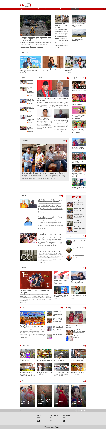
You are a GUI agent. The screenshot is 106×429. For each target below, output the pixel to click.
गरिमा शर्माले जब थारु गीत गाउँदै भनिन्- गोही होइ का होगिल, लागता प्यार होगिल (78, 117)
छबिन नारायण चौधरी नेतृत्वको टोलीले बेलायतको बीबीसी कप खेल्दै (57, 314)
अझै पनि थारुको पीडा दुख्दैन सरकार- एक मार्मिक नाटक (44, 373)
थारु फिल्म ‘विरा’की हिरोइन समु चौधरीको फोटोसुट (77, 402)
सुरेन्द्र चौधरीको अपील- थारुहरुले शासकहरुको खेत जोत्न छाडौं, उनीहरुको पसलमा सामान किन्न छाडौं (27, 374)
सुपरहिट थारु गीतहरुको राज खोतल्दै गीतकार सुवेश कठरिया (27, 359)
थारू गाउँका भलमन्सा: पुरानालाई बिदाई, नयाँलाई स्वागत (30, 128)
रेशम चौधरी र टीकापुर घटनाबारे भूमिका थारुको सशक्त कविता (77, 359)
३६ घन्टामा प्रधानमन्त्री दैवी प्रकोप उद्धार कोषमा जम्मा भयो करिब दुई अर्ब (35, 39)
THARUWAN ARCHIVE (26, 410)
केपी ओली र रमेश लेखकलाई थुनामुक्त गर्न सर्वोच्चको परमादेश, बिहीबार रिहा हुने (53, 100)
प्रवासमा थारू (39, 419)
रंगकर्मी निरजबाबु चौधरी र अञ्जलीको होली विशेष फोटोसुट (44, 402)
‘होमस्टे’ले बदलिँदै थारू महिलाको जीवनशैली (74, 327)
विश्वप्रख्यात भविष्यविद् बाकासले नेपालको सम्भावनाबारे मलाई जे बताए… (43, 173)
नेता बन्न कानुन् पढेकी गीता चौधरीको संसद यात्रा (74, 70)
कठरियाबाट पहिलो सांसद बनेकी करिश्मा (53, 69)
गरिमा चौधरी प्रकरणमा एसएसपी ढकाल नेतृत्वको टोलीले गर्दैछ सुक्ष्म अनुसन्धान (50, 218)
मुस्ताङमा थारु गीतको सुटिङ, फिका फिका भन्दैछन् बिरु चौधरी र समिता (79, 148)
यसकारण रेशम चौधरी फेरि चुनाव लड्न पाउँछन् (30, 101)
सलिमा (56, 9)
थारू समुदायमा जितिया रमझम (30, 81)
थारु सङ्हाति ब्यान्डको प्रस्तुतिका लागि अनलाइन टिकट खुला (34, 291)
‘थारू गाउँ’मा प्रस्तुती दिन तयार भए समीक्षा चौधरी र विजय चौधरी (61, 296)
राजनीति (29, 9)
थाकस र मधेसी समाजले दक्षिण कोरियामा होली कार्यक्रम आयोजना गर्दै (57, 320)
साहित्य (60, 9)
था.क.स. (52, 9)
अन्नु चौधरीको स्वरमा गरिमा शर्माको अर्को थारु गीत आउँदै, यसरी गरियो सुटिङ (78, 131)
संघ (50, 419)
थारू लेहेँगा (64, 419)
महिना (78, 200)
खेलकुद (41, 9)
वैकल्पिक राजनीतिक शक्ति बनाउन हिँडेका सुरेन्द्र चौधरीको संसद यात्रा (28, 70)
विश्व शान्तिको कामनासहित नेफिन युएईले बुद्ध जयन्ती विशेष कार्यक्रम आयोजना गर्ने (31, 327)
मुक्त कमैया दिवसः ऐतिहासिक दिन (79, 248)
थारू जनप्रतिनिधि (36, 9)
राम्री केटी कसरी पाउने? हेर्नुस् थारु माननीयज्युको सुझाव (78, 373)
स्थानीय (51, 420)
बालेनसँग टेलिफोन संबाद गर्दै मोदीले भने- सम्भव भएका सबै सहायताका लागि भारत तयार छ (50, 201)
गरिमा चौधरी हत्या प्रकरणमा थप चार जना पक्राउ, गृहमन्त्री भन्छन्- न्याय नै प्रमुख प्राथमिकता (79, 229)
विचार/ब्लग (47, 9)
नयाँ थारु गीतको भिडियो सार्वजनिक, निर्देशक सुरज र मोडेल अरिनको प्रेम (79, 175)
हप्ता (74, 200)
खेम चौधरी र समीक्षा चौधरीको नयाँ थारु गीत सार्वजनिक (79, 188)
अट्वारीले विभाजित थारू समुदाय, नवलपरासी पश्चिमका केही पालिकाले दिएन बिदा (79, 331)
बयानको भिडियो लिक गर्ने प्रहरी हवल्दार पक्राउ (49, 251)
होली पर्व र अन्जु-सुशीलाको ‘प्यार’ (25, 403)
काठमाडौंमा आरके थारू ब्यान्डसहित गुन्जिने (61, 281)
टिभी (64, 9)
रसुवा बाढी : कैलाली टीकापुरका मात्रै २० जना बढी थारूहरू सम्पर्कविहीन (78, 25)
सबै (66, 78)
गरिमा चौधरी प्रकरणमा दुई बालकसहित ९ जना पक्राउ (49, 235)
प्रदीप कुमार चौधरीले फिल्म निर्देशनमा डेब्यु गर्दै (78, 296)
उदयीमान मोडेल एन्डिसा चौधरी (61, 403)
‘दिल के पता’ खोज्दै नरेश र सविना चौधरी (79, 91)
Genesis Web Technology (55, 427)
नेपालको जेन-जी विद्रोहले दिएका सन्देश (79, 241)
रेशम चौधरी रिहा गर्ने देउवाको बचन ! (30, 109)
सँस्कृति (38, 422)
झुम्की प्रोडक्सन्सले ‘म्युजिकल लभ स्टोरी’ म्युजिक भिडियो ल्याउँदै (77, 281)
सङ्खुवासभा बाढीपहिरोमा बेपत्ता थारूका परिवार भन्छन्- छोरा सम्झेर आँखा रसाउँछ (30, 91)
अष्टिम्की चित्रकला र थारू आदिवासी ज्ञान (78, 336)
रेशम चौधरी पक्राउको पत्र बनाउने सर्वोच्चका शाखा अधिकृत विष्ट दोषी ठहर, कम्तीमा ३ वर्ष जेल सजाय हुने (61, 120)
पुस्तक (64, 422)
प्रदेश (51, 418)
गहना (64, 418)
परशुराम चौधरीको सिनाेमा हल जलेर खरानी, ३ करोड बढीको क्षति (61, 359)
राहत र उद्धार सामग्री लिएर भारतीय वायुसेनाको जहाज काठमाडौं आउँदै (77, 39)
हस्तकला (64, 420)
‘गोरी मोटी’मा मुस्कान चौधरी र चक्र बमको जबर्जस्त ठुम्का (78, 104)
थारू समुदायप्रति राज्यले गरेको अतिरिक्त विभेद (78, 256)
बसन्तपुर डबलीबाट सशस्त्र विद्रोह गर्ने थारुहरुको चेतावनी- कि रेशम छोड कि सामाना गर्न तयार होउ (61, 374)
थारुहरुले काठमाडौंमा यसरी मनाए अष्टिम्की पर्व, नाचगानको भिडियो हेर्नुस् (44, 359)
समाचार (24, 9)
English (68, 9)
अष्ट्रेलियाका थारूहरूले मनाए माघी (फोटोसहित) (58, 335)
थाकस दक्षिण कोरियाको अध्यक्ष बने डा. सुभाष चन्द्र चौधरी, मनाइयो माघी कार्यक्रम (58, 328)
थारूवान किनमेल (75, 9)
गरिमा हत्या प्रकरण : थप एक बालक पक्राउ (79, 209)
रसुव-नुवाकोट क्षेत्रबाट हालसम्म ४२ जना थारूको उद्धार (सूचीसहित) (61, 26)
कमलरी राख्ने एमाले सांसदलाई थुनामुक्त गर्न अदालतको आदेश (43, 119)
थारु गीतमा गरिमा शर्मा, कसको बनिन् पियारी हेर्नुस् (78, 162)
